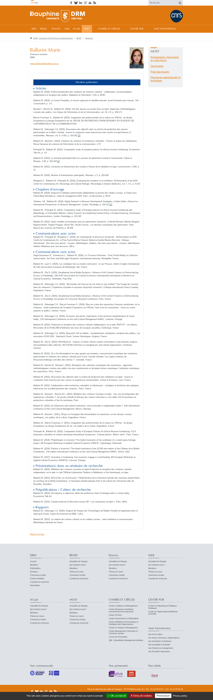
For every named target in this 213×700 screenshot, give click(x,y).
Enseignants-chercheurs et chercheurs (165, 59)
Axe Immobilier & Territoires (160, 641)
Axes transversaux (165, 28)
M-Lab (76, 28)
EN (36, 3)
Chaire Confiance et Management (123, 606)
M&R (67, 28)
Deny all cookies (142, 695)
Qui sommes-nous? (78, 565)
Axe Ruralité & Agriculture (159, 651)
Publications (35, 568)
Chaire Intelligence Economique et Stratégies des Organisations (123, 623)
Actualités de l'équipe (79, 561)
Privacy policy (180, 695)
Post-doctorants (160, 71)
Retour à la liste (37, 534)
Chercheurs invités (38, 575)
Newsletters (35, 585)
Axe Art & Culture (155, 634)
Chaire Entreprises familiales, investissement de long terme (121, 610)
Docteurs (34, 572)
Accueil (33, 561)
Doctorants (157, 66)
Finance (56, 28)
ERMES (43, 28)
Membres (89, 38)
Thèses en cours (77, 572)
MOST (87, 28)
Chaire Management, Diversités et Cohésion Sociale (123, 632)
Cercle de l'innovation (118, 637)
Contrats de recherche (39, 582)
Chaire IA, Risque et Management (123, 628)
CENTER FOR (136, 28)
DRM (34, 28)
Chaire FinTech (115, 615)
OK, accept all (118, 695)
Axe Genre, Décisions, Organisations (163, 638)
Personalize (163, 695)
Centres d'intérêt (37, 579)
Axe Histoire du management (160, 648)
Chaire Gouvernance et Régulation (123, 618)
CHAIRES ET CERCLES (109, 28)
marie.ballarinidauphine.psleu (44, 63)
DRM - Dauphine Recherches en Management (53, 38)
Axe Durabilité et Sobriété (159, 645)
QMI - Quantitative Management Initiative (126, 640)
